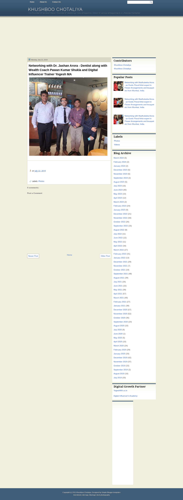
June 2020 (118, 334)
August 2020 (119, 326)
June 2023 (118, 190)
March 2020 (119, 346)
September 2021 (121, 274)
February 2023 (120, 206)
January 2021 (119, 306)
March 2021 (119, 298)
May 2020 (118, 338)
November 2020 (120, 314)
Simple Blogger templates (111, 492)
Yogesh (117, 391)
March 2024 (119, 158)
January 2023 (119, 210)
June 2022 (118, 238)
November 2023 (120, 174)
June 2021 (118, 286)
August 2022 (119, 230)
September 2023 (121, 178)
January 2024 (119, 166)
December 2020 (120, 310)
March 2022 (119, 250)
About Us (43, 2)
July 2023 (118, 186)
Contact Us (56, 2)
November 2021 (120, 266)
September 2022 (121, 226)
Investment (77, 495)
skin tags (85, 495)
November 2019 (120, 362)
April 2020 (118, 342)
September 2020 (121, 322)
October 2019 (119, 366)
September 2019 (121, 370)
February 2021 (120, 302)
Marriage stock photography (99, 495)
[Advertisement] (91, 37)
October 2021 (119, 270)
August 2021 (119, 278)
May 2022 (118, 242)
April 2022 (118, 246)
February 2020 (120, 350)
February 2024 (120, 162)
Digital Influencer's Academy (125, 396)
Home (32, 2)
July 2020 (118, 330)
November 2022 (120, 218)
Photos (41, 181)
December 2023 (120, 170)
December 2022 (120, 214)
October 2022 (119, 222)
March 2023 (119, 202)
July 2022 (118, 234)
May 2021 (118, 290)
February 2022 (120, 254)
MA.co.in (123, 391)
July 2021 (118, 282)
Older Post (105, 256)
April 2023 (118, 198)
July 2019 (118, 378)
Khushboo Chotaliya (55, 9)
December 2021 (120, 262)
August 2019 (119, 374)
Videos (117, 145)
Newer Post (33, 256)
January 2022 (119, 258)
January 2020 (119, 354)
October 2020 (119, 318)
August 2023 (119, 182)
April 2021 (118, 294)
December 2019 (120, 358)
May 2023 (118, 194)
